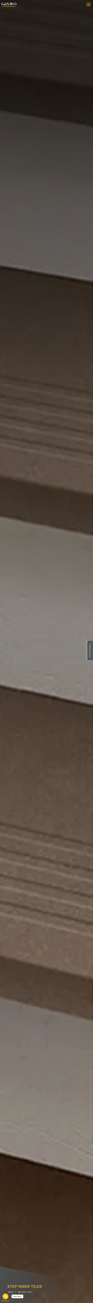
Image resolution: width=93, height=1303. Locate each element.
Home (10, 1292)
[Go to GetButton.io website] (5, 1300)
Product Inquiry (90, 650)
